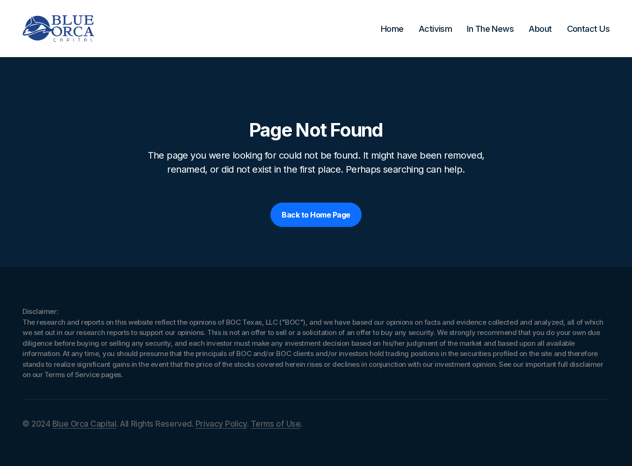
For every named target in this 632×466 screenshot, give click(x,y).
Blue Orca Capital (84, 424)
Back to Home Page (316, 214)
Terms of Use (276, 424)
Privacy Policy (221, 424)
